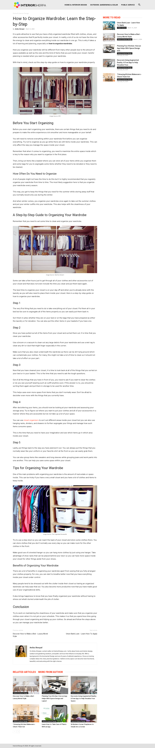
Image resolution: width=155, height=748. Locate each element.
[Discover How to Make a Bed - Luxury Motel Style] (26, 685)
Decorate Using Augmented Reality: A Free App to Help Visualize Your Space (84, 698)
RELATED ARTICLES (24, 672)
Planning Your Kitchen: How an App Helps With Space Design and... (129, 48)
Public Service (128, 5)
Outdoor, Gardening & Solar (104, 5)
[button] (139, 5)
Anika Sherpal (19, 29)
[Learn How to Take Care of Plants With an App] (55, 713)
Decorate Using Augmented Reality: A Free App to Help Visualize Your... (128, 62)
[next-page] (18, 731)
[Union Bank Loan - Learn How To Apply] (109, 25)
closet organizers (31, 420)
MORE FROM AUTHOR (50, 672)
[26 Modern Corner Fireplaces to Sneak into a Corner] (84, 713)
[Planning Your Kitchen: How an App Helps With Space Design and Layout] (55, 685)
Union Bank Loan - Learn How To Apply (81, 634)
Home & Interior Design (76, 5)
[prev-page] (14, 731)
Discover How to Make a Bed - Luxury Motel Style (30, 635)
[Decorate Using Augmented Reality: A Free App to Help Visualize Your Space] (84, 685)
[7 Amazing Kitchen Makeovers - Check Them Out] (26, 713)
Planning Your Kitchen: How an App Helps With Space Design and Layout (54, 698)
